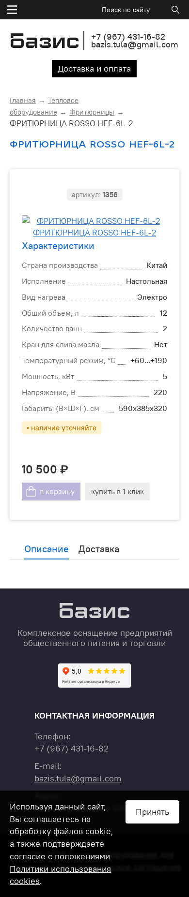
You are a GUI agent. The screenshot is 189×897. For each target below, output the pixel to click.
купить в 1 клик (117, 491)
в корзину (57, 491)
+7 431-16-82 (128, 36)
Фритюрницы (91, 112)
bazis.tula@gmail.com (134, 44)
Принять (152, 811)
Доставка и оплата (94, 68)
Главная (23, 100)
